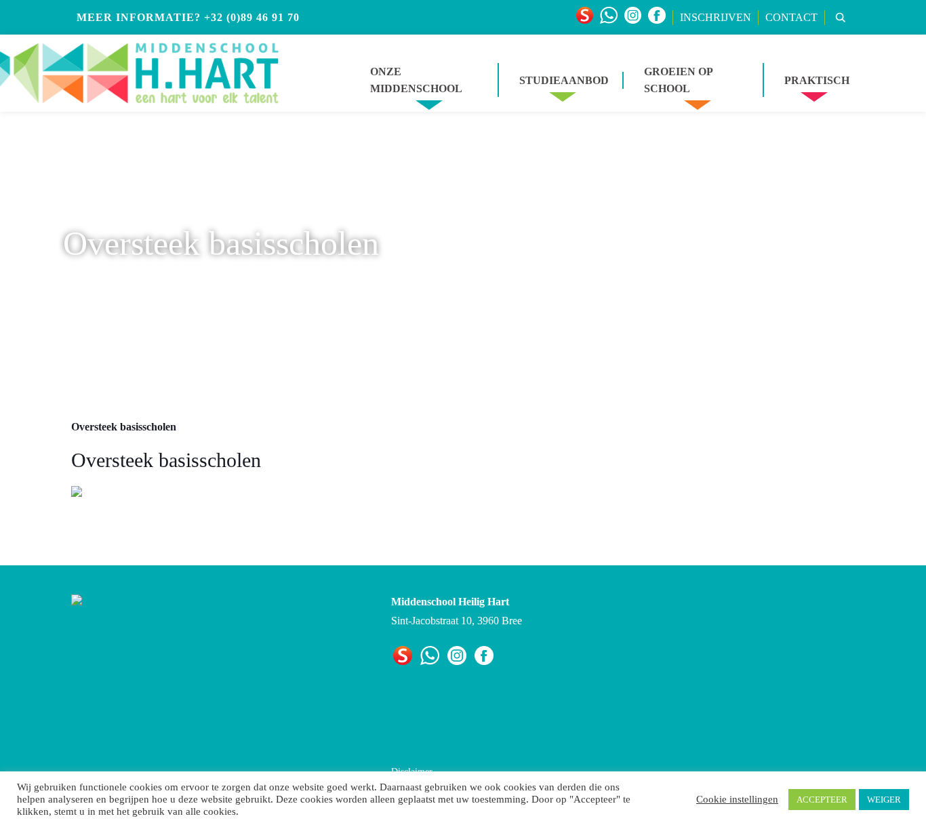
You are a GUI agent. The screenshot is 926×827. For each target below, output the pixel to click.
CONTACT (791, 17)
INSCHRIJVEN (715, 17)
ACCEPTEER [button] (822, 799)
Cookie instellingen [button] (737, 799)
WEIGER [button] (884, 799)
